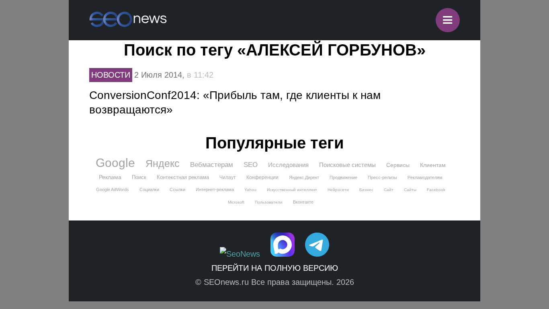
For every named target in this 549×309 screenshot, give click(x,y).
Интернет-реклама (215, 189)
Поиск (139, 177)
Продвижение (343, 177)
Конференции (262, 177)
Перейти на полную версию (274, 268)
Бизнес (366, 189)
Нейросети (338, 189)
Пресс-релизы (382, 177)
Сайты (410, 189)
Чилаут (227, 177)
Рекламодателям (425, 177)
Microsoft (236, 202)
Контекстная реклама (183, 177)
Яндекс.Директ (304, 177)
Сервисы (398, 165)
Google (115, 163)
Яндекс (162, 163)
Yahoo (250, 189)
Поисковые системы (347, 164)
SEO (251, 165)
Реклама (110, 177)
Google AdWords (112, 189)
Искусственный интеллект (292, 189)
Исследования (288, 164)
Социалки (149, 189)
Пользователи (269, 202)
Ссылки (177, 189)
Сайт (388, 189)
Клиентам (433, 165)
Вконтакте (303, 202)
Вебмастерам (211, 165)
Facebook (436, 189)
